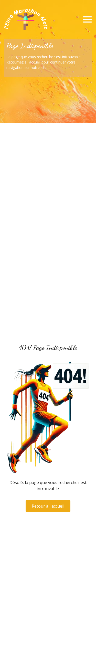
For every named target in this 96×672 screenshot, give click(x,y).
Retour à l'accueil (48, 506)
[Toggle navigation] (87, 19)
